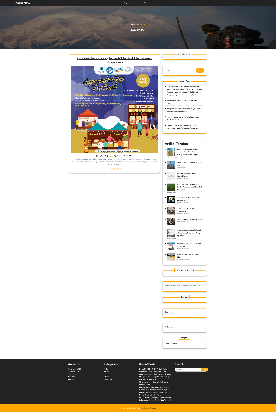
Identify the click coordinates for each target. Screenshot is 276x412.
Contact (132, 3)
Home (118, 3)
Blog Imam (169, 312)
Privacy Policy (143, 3)
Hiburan (107, 377)
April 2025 (72, 379)
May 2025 (72, 377)
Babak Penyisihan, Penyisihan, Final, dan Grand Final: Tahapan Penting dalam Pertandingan (188, 152)
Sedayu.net (169, 327)
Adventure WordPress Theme (138, 408)
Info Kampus (108, 379)
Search (200, 70)
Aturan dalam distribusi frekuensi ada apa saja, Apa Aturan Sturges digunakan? (189, 233)
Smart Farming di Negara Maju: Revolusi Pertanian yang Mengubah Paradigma (189, 187)
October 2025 (73, 371)
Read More (115, 169)
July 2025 (72, 374)
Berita (106, 371)
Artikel (106, 369)
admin (111, 156)
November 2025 (74, 369)
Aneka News (23, 3)
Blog (125, 3)
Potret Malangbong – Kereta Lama (189, 219)
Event (106, 374)
